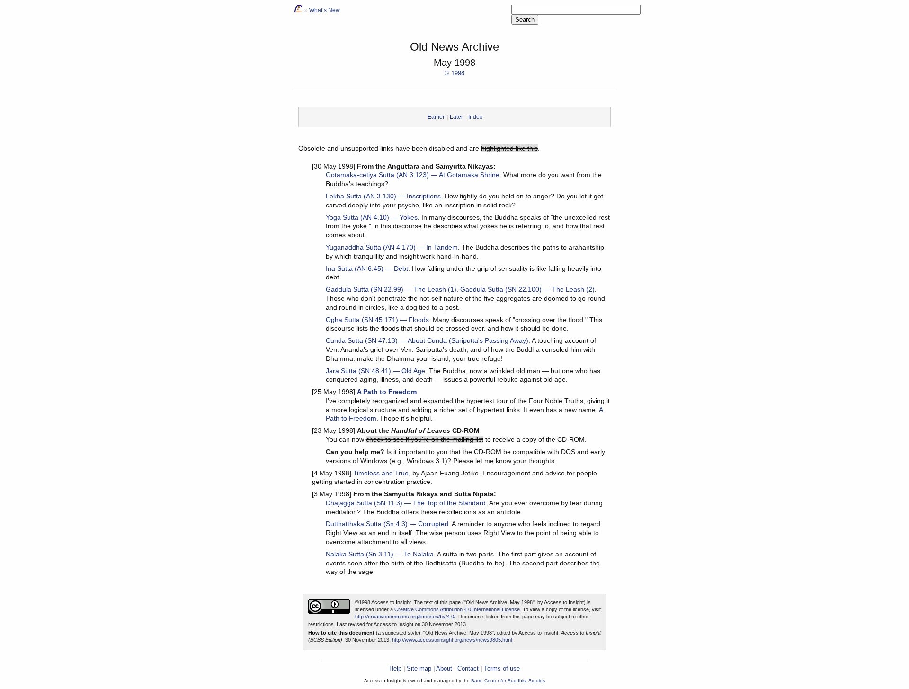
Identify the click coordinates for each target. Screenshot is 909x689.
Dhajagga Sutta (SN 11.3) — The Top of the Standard (406, 503)
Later (456, 117)
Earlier (436, 117)
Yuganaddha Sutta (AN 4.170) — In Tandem (392, 247)
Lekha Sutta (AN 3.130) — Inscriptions (383, 196)
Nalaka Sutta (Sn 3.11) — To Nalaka (380, 554)
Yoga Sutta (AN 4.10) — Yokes (372, 217)
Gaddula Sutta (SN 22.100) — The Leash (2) (527, 289)
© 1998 (454, 73)
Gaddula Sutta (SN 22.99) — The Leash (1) (391, 289)
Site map (419, 668)
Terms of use (502, 668)
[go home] (298, 10)
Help (395, 668)
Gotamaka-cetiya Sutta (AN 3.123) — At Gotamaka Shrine (412, 175)
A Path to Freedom (387, 391)
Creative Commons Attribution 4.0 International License (457, 609)
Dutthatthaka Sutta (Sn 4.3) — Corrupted (387, 524)
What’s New (324, 10)
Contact (468, 668)
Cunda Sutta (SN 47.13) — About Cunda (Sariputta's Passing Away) (427, 340)
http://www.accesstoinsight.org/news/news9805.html (452, 640)
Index (475, 117)
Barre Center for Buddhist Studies (508, 680)
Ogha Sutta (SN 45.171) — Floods (377, 319)
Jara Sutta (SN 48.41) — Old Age (375, 371)
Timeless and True (381, 473)
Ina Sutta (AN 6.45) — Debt (367, 268)
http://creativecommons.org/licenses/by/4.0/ (405, 616)
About (444, 668)
